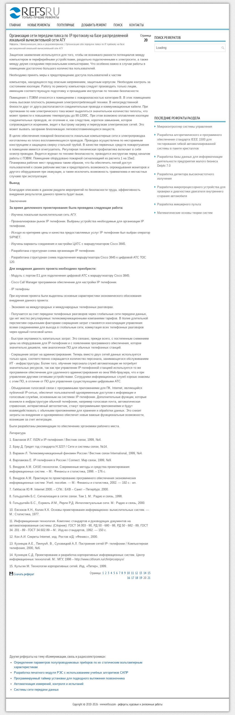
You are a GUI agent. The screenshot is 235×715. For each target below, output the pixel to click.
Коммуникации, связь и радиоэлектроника (41, 44)
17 (132, 578)
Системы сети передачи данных (36, 689)
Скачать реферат (23, 574)
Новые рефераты (39, 25)
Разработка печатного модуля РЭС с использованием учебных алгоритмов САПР (71, 672)
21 (149, 578)
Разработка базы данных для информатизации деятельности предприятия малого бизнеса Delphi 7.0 (189, 161)
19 (140, 578)
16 (128, 578)
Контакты (136, 25)
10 (128, 573)
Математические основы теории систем (185, 212)
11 (132, 573)
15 (149, 573)
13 (140, 573)
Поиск (118, 25)
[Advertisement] (80, 617)
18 (136, 578)
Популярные (65, 25)
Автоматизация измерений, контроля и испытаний (48, 684)
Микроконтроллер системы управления (184, 126)
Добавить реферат (94, 25)
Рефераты (13, 44)
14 (144, 573)
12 (136, 573)
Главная (15, 25)
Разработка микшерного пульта (179, 204)
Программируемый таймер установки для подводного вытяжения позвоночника (69, 678)
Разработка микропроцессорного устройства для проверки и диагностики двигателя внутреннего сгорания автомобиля (191, 191)
